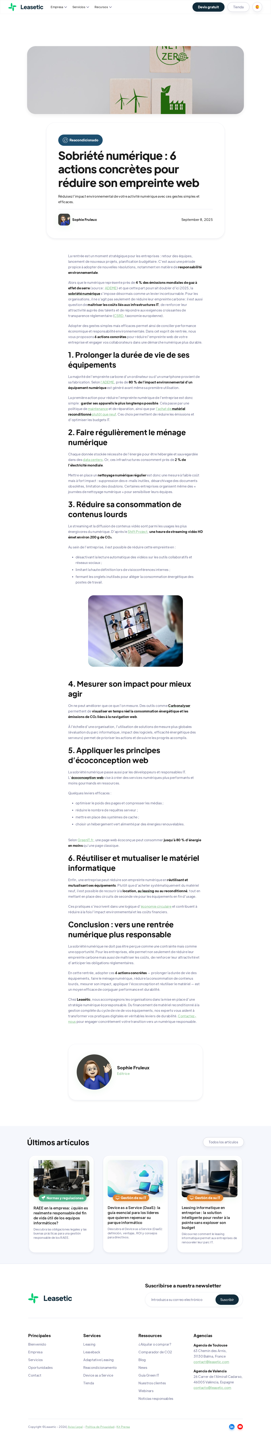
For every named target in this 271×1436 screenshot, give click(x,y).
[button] (58, 7)
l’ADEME (107, 382)
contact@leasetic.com (211, 1362)
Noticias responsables (155, 1398)
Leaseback (91, 1352)
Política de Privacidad (100, 1426)
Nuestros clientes (152, 1383)
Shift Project (137, 531)
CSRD (118, 316)
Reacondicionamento (100, 1367)
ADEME (111, 288)
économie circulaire (156, 906)
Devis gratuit (208, 7)
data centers (93, 459)
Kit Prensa (123, 1426)
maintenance (98, 409)
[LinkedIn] (231, 1426)
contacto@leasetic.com (212, 1387)
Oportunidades (40, 1367)
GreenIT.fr (85, 840)
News (142, 1367)
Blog (142, 1360)
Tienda (238, 7)
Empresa (35, 1352)
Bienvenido (37, 1344)
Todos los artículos (223, 1142)
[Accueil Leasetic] (50, 1298)
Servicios (35, 1360)
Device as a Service (98, 1375)
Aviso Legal (75, 1426)
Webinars (146, 1391)
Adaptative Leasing (98, 1360)
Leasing (89, 1344)
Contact (34, 1375)
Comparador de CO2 (155, 1352)
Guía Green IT (148, 1375)
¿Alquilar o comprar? (154, 1344)
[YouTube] (240, 1426)
